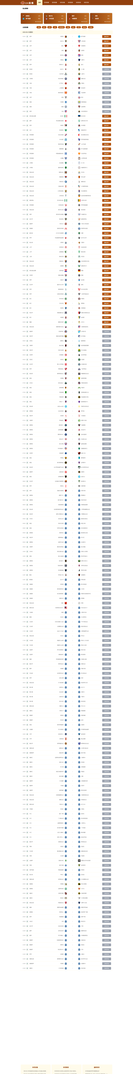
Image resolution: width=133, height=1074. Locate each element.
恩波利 (62, 308)
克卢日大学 (84, 237)
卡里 (62, 921)
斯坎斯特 (83, 654)
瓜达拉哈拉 (61, 411)
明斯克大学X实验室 (85, 860)
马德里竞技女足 (85, 795)
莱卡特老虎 (84, 584)
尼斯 (62, 50)
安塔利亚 (61, 247)
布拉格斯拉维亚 (60, 120)
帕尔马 (62, 41)
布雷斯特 (83, 45)
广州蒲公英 (61, 818)
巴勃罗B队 (61, 331)
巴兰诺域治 (61, 729)
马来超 (31, 612)
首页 (39, 2)
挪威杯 (31, 940)
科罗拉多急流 (84, 565)
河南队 (82, 83)
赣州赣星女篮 (60, 851)
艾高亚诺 (61, 195)
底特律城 (61, 387)
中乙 (30, 813)
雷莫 (82, 275)
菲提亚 (82, 771)
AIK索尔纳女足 (84, 748)
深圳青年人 (61, 734)
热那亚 (62, 36)
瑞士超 (31, 242)
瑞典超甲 (31, 752)
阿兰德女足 (84, 673)
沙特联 (31, 162)
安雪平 (82, 785)
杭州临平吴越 (60, 827)
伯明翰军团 (61, 476)
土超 (30, 256)
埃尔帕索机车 (84, 528)
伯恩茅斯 (83, 106)
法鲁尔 (82, 954)
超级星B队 (61, 654)
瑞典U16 (61, 706)
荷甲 (30, 125)
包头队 (62, 617)
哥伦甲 (31, 336)
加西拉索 (61, 472)
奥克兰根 (83, 523)
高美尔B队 (61, 860)
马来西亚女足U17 (59, 607)
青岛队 (62, 809)
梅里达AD (61, 172)
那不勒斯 (83, 36)
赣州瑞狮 (83, 832)
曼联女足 (61, 799)
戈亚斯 (82, 359)
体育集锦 (70, 2)
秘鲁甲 (31, 223)
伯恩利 (82, 724)
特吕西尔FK (61, 949)
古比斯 (62, 855)
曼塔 (82, 284)
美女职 (31, 373)
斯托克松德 (84, 790)
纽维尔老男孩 (60, 490)
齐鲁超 (31, 809)
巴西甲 (31, 275)
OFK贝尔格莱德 (60, 233)
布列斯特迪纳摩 (85, 729)
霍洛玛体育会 (60, 546)
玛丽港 (82, 855)
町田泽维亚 (61, 78)
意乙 (30, 298)
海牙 (82, 678)
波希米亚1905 (84, 120)
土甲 (30, 247)
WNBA (31, 383)
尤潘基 (62, 158)
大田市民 (61, 74)
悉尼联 (62, 584)
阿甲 (30, 289)
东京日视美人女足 (59, 621)
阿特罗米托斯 (84, 228)
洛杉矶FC (61, 560)
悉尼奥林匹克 (60, 589)
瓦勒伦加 (83, 940)
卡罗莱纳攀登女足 (85, 509)
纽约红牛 (61, 439)
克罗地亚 (61, 270)
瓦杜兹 (82, 874)
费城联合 (83, 495)
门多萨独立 (84, 369)
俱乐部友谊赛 (32, 116)
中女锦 (31, 640)
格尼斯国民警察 (85, 345)
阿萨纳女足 (61, 663)
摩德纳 (82, 303)
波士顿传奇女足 (85, 467)
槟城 (62, 612)
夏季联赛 (61, 27)
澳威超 (31, 584)
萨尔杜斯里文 (60, 649)
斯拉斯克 (61, 219)
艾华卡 (82, 322)
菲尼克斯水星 (60, 551)
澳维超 (31, 598)
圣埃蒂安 (61, 130)
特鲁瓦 (62, 59)
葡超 (30, 322)
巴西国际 (61, 354)
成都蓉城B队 (60, 823)
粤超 (30, 846)
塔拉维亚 (83, 209)
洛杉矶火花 (61, 518)
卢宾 (82, 926)
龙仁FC (83, 687)
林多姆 (82, 762)
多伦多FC (83, 429)
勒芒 (62, 45)
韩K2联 (31, 687)
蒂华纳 (82, 411)
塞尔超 (31, 233)
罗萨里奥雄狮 (84, 205)
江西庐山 (83, 823)
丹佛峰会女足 (84, 514)
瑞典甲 (31, 781)
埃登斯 (62, 317)
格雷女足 (83, 663)
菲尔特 (62, 720)
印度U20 (61, 804)
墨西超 (31, 411)
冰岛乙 (31, 921)
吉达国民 (61, 162)
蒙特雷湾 (83, 457)
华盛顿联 (83, 425)
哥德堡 (62, 884)
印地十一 (61, 401)
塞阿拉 (62, 340)
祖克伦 (82, 944)
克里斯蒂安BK (60, 940)
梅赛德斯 (61, 148)
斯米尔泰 (83, 649)
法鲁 (82, 776)
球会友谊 (31, 172)
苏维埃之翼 (84, 659)
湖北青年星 (84, 837)
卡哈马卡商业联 (85, 223)
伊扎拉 (82, 635)
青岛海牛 (83, 88)
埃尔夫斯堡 (84, 884)
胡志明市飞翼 (84, 912)
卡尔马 (82, 888)
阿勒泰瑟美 (61, 870)
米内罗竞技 (84, 354)
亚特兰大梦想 (84, 551)
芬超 (30, 855)
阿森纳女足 (61, 902)
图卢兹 (62, 55)
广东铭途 (83, 827)
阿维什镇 (83, 668)
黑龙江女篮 (84, 645)
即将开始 (107, 69)
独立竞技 (61, 345)
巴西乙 (31, 340)
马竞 (62, 111)
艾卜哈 (82, 162)
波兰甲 (31, 219)
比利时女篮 (84, 200)
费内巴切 (61, 256)
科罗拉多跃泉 (60, 528)
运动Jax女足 (61, 406)
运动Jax (83, 476)
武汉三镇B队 (60, 832)
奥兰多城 (61, 443)
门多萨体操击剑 (85, 294)
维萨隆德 (61, 790)
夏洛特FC (61, 425)
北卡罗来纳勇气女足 (59, 467)
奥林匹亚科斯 (60, 228)
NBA (79, 27)
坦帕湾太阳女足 (85, 406)
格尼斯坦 (83, 865)
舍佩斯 (62, 954)
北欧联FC (83, 963)
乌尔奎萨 (61, 139)
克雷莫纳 (83, 308)
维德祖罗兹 (84, 219)
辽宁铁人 (61, 83)
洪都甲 (31, 345)
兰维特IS (83, 757)
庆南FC (83, 692)
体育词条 (86, 2)
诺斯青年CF (84, 266)
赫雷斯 (62, 266)
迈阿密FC (83, 462)
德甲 (49, 27)
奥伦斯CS (83, 481)
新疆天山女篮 (60, 640)
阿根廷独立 (61, 369)
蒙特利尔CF (61, 434)
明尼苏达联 (84, 570)
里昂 (82, 55)
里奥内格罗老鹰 (60, 336)
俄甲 (30, 935)
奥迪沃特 (61, 752)
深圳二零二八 (60, 837)
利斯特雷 (83, 486)
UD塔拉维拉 (61, 191)
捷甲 (30, 120)
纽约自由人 (61, 383)
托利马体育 (61, 350)
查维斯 (62, 668)
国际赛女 (31, 200)
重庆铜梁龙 (61, 92)
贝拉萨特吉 (84, 153)
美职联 (31, 425)
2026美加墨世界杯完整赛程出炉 (92, 1071)
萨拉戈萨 (83, 177)
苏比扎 (62, 635)
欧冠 (73, 27)
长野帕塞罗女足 (85, 631)
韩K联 (84, 27)
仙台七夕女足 (60, 631)
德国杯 (31, 715)
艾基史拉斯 (61, 186)
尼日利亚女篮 (60, 200)
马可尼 (82, 589)
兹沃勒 (82, 280)
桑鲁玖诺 (83, 181)
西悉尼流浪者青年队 (86, 593)
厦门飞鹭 (61, 813)
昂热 (62, 97)
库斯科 (82, 472)
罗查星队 (61, 420)
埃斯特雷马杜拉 (60, 326)
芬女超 (31, 673)
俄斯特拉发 (84, 930)
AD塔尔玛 (83, 331)
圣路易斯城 (61, 504)
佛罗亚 (62, 944)
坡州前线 (83, 701)
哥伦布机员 (84, 500)
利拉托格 (83, 968)
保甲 (30, 214)
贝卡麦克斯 (61, 682)
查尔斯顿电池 (60, 462)
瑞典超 (31, 884)
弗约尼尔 (83, 921)
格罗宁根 (83, 916)
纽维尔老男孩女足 (85, 312)
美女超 (31, 406)
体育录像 (62, 2)
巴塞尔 (82, 242)
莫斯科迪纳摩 (60, 907)
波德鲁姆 (61, 251)
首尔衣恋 (61, 701)
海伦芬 (62, 280)
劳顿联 (62, 378)
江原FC (83, 74)
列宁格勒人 (61, 935)
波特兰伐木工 (84, 560)
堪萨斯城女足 (60, 373)
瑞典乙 (31, 710)
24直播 (29, 3)
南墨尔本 (61, 598)
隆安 (62, 603)
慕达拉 (62, 898)
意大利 (62, 116)
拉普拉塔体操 (60, 294)
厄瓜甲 (31, 284)
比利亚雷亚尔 (84, 111)
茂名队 (62, 846)
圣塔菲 (62, 415)
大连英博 (83, 92)
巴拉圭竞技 (61, 134)
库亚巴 (62, 359)
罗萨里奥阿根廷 (85, 139)
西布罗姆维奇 (60, 724)
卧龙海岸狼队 (60, 593)
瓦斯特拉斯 (61, 888)
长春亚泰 (61, 738)
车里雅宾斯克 (84, 935)
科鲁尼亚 (61, 181)
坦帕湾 (82, 387)
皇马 (82, 64)
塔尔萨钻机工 (84, 556)
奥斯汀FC (61, 495)
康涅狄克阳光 (84, 518)
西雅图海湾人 (84, 448)
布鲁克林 (61, 397)
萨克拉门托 (61, 575)
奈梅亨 (62, 125)
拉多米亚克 (61, 926)
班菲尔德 (83, 490)
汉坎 (82, 949)
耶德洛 (62, 715)
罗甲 (30, 237)
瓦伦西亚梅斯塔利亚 (86, 195)
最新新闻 (96, 1067)
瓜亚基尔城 (84, 364)
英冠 (30, 724)
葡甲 (30, 668)
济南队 (82, 809)
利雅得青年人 (84, 167)
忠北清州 (61, 692)
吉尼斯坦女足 (60, 673)
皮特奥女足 (61, 879)
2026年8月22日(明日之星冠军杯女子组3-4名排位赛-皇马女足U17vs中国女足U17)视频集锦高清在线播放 (67, 1071)
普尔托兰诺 (61, 209)
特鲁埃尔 (61, 261)
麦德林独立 (61, 537)
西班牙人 (61, 64)
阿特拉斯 (83, 579)
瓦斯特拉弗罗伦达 (59, 757)
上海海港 (61, 88)
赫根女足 (61, 748)
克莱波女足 (61, 841)
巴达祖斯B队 (84, 191)
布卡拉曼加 (84, 350)
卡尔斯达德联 (84, 898)
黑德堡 (82, 598)
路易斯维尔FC (84, 401)
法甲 (55, 27)
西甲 (44, 27)
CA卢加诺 (83, 144)
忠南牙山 (61, 687)
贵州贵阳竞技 (84, 818)
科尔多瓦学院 (84, 289)
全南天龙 (61, 696)
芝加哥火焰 (84, 439)
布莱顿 (62, 102)
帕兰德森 (83, 546)
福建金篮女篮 (84, 851)
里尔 (82, 97)
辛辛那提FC (61, 448)
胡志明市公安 (84, 682)
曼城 (62, 106)
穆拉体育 (83, 251)
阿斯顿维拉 (84, 102)
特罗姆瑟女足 (60, 743)
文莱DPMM (84, 612)
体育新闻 (78, 2)
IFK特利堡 (61, 968)
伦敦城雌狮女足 (60, 795)
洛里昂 (82, 50)
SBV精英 (83, 125)
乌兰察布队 (84, 617)
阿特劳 (82, 870)
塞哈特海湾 (61, 167)
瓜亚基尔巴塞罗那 (59, 481)
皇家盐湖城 (84, 443)
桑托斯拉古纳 (84, 532)
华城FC (83, 696)
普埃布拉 (61, 532)
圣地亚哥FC (61, 565)
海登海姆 (83, 715)
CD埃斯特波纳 (84, 186)
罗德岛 (62, 457)
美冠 (30, 378)
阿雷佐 (82, 298)
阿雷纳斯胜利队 (60, 153)
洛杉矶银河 (84, 434)
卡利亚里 (83, 41)
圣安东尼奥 (61, 523)
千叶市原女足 (84, 621)
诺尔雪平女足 (84, 958)
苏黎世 (62, 242)
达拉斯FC (83, 542)
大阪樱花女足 (60, 626)
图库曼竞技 (61, 289)
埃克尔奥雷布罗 (60, 771)
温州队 (82, 813)
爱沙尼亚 (83, 116)
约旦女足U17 (84, 607)
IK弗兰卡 (61, 710)
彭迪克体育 (84, 247)
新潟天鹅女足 (84, 626)
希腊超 (31, 228)
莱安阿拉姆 (61, 144)
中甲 (30, 734)
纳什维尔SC (61, 500)
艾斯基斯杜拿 (84, 781)
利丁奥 (62, 767)
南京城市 (83, 734)
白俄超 (31, 729)
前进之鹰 (61, 678)
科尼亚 (82, 256)
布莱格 (62, 963)
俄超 (30, 659)
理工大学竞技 (60, 364)
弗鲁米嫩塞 (61, 275)
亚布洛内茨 (61, 930)
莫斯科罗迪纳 (84, 907)
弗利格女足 (84, 841)
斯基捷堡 (83, 710)
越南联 (31, 912)
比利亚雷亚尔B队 (85, 261)
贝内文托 (61, 303)
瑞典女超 (31, 748)
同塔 (82, 603)
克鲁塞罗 (61, 453)
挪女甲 (31, 663)
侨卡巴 (82, 537)
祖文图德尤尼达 (85, 134)
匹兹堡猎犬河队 (85, 397)
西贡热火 (61, 912)
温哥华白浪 (61, 542)
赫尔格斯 (61, 776)
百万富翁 (83, 336)
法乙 (30, 130)
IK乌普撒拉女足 (85, 879)
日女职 (31, 621)
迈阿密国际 (61, 429)
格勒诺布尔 (84, 130)
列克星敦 (61, 392)
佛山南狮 (83, 738)
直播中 (107, 36)
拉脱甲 (31, 649)
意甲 (30, 36)
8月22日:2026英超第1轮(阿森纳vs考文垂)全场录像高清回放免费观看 (36, 1071)
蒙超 (30, 617)
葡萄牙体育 (61, 322)
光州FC (62, 69)
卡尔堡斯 (61, 781)
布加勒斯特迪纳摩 (59, 237)
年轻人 (62, 874)
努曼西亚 (61, 177)
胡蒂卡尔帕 (84, 420)
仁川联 (82, 69)
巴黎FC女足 (84, 902)
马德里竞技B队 (84, 326)
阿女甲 (31, 312)
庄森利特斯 (84, 893)
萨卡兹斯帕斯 (84, 148)
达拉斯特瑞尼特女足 (59, 509)
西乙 (30, 317)
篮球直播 (54, 2)
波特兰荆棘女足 (60, 514)
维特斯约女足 (60, 958)
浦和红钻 (83, 78)
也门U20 (83, 804)
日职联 (90, 27)
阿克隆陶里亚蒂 (60, 659)
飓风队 (62, 486)
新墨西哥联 (84, 378)
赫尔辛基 (61, 865)
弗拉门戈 (83, 453)
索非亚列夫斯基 (60, 214)
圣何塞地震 (61, 570)
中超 (68, 27)
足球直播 (46, 2)
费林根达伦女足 (85, 743)
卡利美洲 (83, 415)
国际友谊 (31, 607)
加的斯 (82, 317)
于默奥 (62, 785)
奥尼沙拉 (61, 762)
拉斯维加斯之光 (85, 392)
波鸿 (82, 720)
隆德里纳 (83, 340)
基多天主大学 (60, 284)
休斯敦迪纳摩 (84, 504)
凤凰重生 (83, 575)
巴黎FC (83, 59)
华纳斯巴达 (84, 214)
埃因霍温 (61, 916)
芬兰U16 (83, 706)
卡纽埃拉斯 (61, 205)
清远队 (82, 846)
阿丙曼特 (31, 134)
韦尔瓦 (82, 172)
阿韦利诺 (61, 298)
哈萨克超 (31, 870)
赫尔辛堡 (83, 752)
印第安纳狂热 (84, 383)
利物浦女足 (84, 799)
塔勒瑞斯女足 (60, 312)
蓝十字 (62, 579)
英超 (39, 27)
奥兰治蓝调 (61, 556)
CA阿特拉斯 (84, 158)
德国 (82, 270)
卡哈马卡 (61, 223)
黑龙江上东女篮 (85, 640)
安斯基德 (83, 767)
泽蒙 (82, 233)
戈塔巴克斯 (61, 893)
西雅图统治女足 (85, 373)
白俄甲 (31, 860)
